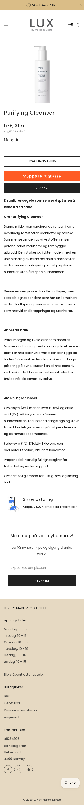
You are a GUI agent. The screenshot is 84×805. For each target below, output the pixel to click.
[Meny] (6, 25)
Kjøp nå (42, 188)
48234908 (12, 738)
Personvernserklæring (21, 710)
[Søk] (78, 25)
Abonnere (42, 580)
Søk (6, 696)
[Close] (81, 5)
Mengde (11, 140)
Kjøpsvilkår (12, 703)
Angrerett (12, 717)
